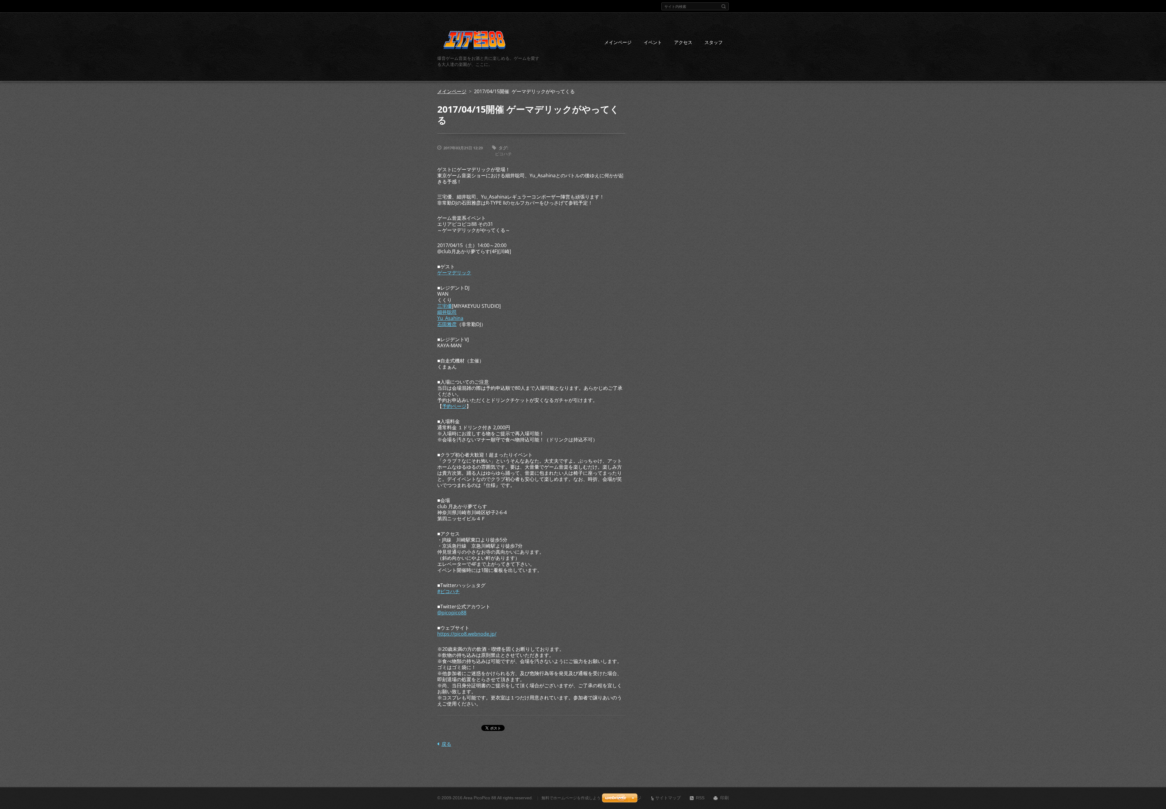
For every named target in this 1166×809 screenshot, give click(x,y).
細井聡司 (447, 312)
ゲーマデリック (454, 272)
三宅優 (444, 306)
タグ (503, 148)
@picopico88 (451, 612)
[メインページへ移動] (474, 41)
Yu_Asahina (450, 318)
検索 (723, 6)
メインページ (618, 42)
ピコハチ (503, 154)
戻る (446, 744)
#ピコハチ (448, 591)
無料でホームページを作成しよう (571, 798)
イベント (653, 42)
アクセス (683, 42)
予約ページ (454, 406)
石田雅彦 (447, 324)
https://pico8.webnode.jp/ (466, 634)
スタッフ (713, 42)
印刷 (724, 797)
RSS (700, 797)
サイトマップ (668, 797)
